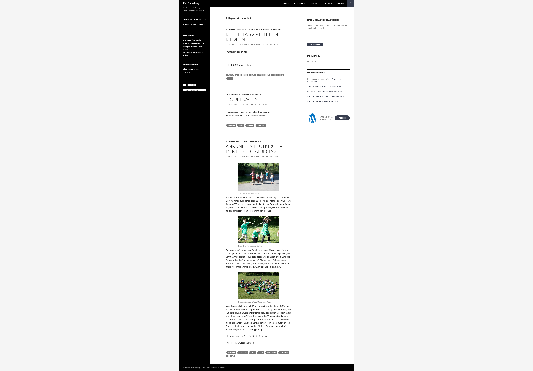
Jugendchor (264, 75)
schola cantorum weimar (194, 24)
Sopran (250, 125)
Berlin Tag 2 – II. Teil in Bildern (252, 36)
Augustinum (233, 75)
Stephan (245, 44)
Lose (230, 78)
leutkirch (284, 353)
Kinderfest (271, 353)
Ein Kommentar (260, 105)
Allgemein (230, 29)
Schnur (231, 356)
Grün (253, 75)
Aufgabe (231, 125)
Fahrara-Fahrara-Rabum (327, 101)
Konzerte (251, 29)
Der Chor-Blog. (191, 3)
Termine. (286, 3)
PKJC (258, 29)
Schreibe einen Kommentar (265, 44)
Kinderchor (278, 75)
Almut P (310, 86)
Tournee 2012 (276, 29)
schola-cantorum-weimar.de (193, 43)
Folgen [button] (342, 118)
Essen (244, 75)
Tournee (265, 29)
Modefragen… (243, 99)
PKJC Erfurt (189, 72)
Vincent (245, 105)
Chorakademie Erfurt (192, 19)
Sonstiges (314, 3)
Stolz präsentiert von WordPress (213, 368)
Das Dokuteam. (299, 3)
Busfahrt (243, 353)
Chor (253, 353)
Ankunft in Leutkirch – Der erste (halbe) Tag (254, 148)
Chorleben (241, 29)
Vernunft (261, 125)
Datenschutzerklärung (334, 3)
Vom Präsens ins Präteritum (329, 86)
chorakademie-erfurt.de (192, 40)
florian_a (311, 91)
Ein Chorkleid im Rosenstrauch (330, 96)
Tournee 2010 (256, 94)
